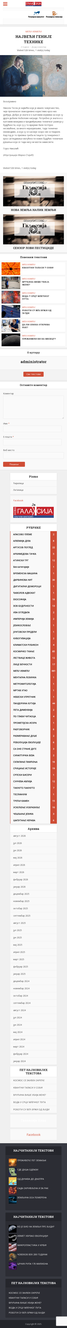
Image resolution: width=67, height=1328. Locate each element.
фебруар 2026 (20, 879)
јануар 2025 (19, 973)
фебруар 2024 (20, 1053)
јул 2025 (17, 930)
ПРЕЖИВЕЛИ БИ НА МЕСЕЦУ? (39, 338)
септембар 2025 (21, 915)
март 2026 (18, 872)
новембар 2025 (21, 901)
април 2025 (19, 952)
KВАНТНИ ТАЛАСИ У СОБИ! (37, 267)
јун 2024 (17, 1024)
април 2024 (19, 1039)
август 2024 (19, 1010)
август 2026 (19, 835)
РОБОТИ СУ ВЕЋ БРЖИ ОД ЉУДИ (31, 1109)
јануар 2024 (19, 1061)
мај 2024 (17, 1032)
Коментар (8, 393)
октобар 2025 (20, 908)
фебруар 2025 (20, 966)
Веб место (8, 450)
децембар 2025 (21, 893)
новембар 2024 (21, 988)
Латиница (18, 489)
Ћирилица (18, 483)
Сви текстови (33, 374)
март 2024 (18, 1046)
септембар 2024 (21, 1002)
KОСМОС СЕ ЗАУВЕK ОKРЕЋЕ (28, 1080)
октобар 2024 (20, 995)
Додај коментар (38, 47)
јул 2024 (17, 1017)
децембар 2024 (21, 981)
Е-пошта (8, 436)
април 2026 (19, 864)
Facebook (18, 500)
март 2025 (18, 959)
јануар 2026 (19, 886)
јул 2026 (17, 843)
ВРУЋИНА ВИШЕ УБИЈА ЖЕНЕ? (29, 1094)
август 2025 (19, 922)
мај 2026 (17, 857)
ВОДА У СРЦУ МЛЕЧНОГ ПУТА (29, 1102)
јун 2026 (17, 850)
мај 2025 (17, 944)
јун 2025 (17, 937)
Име (6, 423)
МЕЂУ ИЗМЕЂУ (33, 31)
